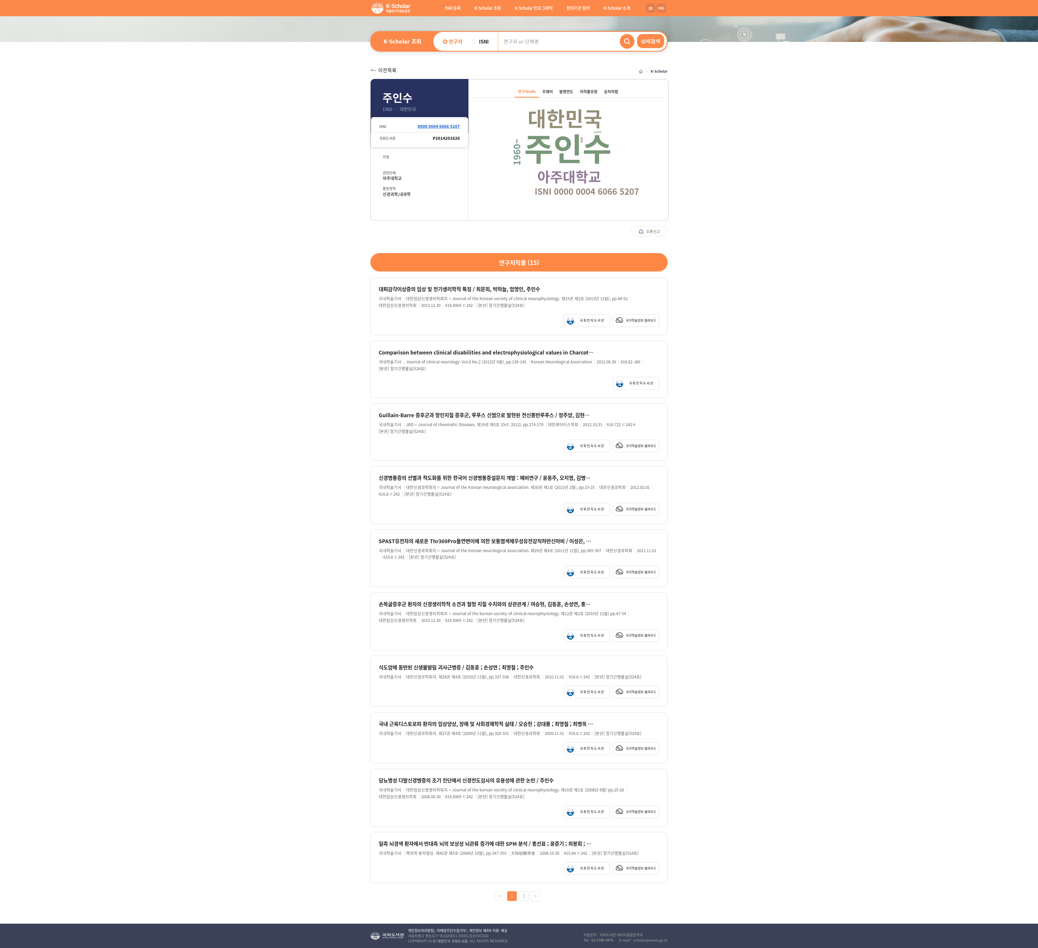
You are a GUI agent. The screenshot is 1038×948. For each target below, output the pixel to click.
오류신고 (652, 231)
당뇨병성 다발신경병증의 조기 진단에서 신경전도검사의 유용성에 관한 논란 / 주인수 (466, 780)
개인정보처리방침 (421, 930)
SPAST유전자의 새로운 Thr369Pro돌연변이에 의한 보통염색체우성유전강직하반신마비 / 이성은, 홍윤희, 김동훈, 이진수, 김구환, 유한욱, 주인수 (486, 541)
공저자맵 (611, 91)
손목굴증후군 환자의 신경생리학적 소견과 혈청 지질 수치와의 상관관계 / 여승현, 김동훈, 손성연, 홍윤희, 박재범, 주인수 (486, 604)
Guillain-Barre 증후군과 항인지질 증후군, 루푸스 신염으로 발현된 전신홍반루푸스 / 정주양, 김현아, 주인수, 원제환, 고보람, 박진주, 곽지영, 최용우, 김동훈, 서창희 (486, 415)
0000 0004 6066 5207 (439, 126)
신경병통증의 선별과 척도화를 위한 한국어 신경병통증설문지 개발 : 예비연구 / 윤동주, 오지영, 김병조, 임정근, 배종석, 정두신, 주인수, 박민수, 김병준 (486, 478)
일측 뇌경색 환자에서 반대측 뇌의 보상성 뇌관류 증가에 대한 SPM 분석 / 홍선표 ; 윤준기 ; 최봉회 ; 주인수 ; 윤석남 (486, 843)
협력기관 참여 (578, 8)
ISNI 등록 (453, 8)
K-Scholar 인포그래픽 (534, 8)
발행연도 (566, 91)
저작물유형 (588, 91)
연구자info (527, 91)
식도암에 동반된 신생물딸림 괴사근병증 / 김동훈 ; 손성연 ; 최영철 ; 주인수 (456, 667)
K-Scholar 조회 (487, 8)
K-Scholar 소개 (617, 8)
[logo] (390, 8)
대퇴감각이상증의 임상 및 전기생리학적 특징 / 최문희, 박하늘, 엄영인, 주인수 (459, 289)
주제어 (547, 91)
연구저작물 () (519, 262)
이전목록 (387, 70)
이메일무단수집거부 (451, 930)
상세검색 (650, 41)
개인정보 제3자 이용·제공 (488, 930)
